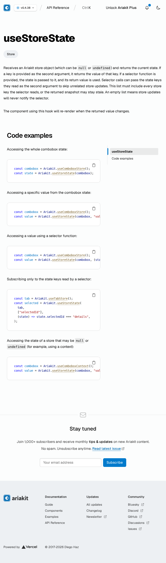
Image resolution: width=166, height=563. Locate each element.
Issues (132, 529)
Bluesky (133, 505)
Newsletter (94, 517)
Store (11, 54)
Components (53, 511)
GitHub (132, 517)
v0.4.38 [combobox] (25, 8)
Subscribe (115, 462)
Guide (49, 505)
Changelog (94, 511)
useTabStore (58, 298)
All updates (94, 505)
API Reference (55, 523)
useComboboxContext (72, 366)
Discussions (136, 523)
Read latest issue (106, 448)
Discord (133, 511)
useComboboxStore (71, 168)
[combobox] (58, 7)
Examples (51, 517)
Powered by (11, 547)
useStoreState (63, 173)
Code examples (29, 135)
